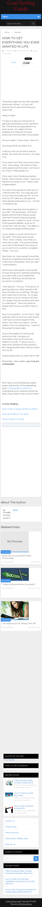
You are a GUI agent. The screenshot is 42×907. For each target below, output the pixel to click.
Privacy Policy (11, 827)
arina (15, 510)
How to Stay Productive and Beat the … (24, 807)
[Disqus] (21, 664)
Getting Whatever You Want (15, 414)
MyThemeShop (25, 904)
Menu (5, 17)
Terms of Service (12, 833)
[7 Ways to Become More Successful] (15, 574)
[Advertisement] (21, 82)
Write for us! (10, 844)
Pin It (14, 62)
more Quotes (9, 760)
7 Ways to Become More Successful (18, 584)
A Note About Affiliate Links (16, 838)
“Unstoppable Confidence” (19, 388)
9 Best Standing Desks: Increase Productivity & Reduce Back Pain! (19, 872)
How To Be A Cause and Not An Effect (19, 409)
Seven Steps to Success (13, 419)
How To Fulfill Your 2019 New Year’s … (23, 794)
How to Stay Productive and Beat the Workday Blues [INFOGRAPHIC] (20, 891)
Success (35, 51)
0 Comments (6, 53)
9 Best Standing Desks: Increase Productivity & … (24, 781)
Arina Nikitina (8, 51)
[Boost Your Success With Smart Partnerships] (15, 541)
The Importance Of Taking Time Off (19, 623)
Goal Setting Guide (13, 901)
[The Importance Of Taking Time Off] (15, 610)
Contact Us (9, 821)
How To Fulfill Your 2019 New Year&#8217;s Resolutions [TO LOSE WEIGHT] (20, 881)
